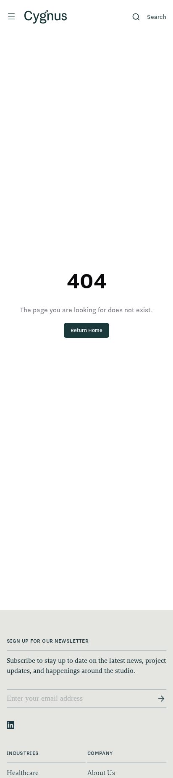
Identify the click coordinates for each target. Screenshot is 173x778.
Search (156, 16)
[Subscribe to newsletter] (161, 698)
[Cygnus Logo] (45, 17)
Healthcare (23, 773)
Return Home (86, 330)
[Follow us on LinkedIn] (10, 725)
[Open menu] (11, 16)
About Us (101, 773)
